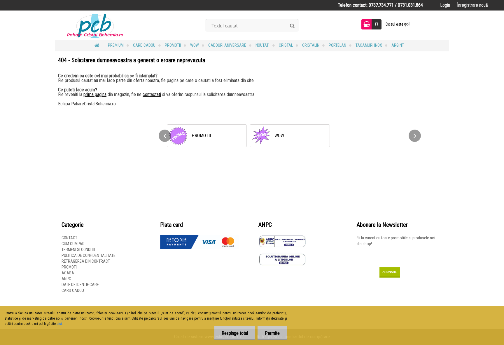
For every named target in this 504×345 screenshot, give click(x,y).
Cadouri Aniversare (227, 45)
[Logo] (95, 25)
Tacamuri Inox (369, 45)
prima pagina (94, 94)
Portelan (337, 45)
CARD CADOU (144, 45)
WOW (194, 45)
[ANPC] (282, 238)
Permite (272, 333)
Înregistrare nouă (472, 5)
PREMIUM (116, 45)
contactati (152, 94)
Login (445, 5)
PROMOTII (173, 45)
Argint (397, 45)
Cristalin (310, 45)
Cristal (286, 45)
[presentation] (165, 136)
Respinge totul (235, 333)
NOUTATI (263, 45)
